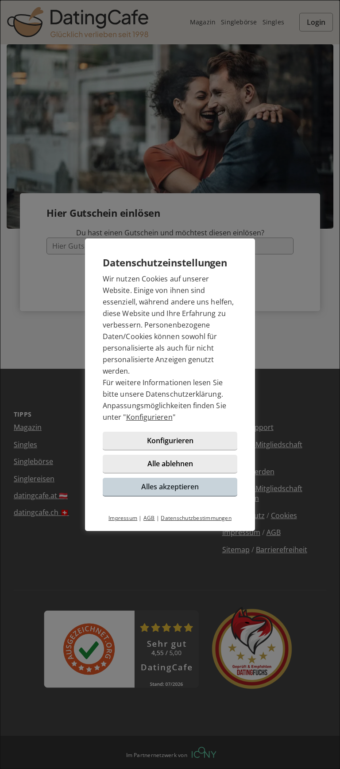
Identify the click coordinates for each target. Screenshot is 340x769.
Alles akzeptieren (170, 487)
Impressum (122, 518)
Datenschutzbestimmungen (196, 518)
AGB (149, 518)
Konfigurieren (149, 417)
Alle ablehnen (170, 463)
